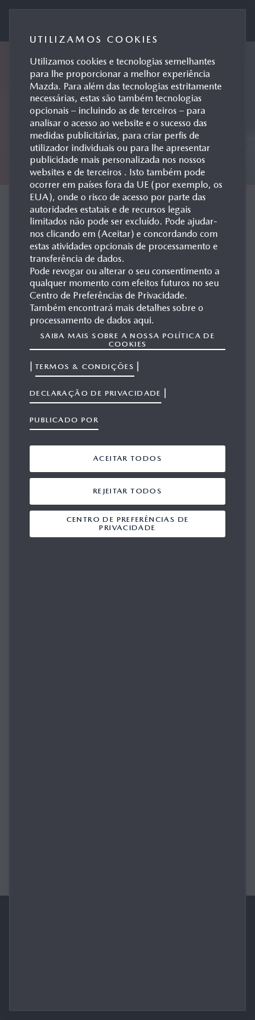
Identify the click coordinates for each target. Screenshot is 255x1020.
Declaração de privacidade (95, 393)
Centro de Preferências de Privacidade (127, 523)
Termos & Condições (84, 366)
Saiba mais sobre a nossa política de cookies (127, 339)
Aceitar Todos (127, 458)
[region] (127, 510)
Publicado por (64, 419)
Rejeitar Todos (127, 490)
